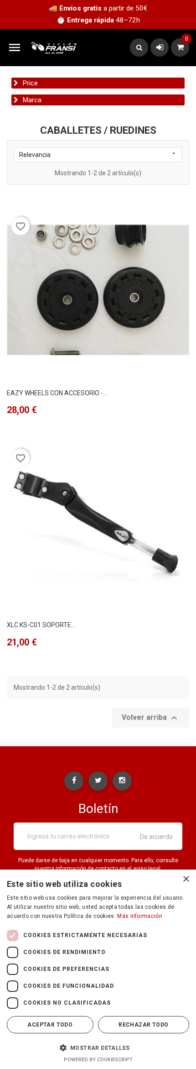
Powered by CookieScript (98, 1060)
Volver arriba (151, 718)
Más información (139, 916)
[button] (98, 1047)
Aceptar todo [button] (49, 1025)
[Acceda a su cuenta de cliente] (159, 47)
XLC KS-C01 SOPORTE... (41, 625)
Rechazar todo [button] (143, 1025)
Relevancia (98, 154)
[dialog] (98, 969)
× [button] (185, 879)
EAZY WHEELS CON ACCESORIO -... (57, 393)
